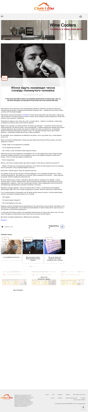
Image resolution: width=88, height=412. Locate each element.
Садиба (68, 394)
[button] (62, 227)
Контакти (83, 398)
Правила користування (71, 398)
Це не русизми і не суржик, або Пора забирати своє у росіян (48, 258)
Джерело (4, 220)
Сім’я (53, 394)
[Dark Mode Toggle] (83, 407)
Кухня (47, 394)
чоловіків (25, 115)
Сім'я (4, 78)
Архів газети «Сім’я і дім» (79, 394)
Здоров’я (60, 394)
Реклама (60, 398)
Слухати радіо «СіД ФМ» (79, 399)
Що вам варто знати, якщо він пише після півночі (26, 258)
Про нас (53, 398)
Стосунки (22, 239)
